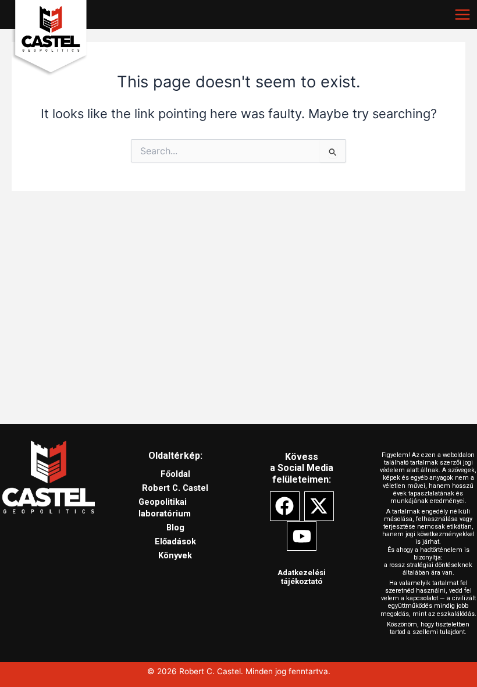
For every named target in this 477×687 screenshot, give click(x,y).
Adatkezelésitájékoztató (301, 577)
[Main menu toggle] (462, 14)
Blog (175, 527)
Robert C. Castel (70, 87)
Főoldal (175, 474)
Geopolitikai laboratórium (164, 508)
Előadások (175, 541)
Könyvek (175, 555)
